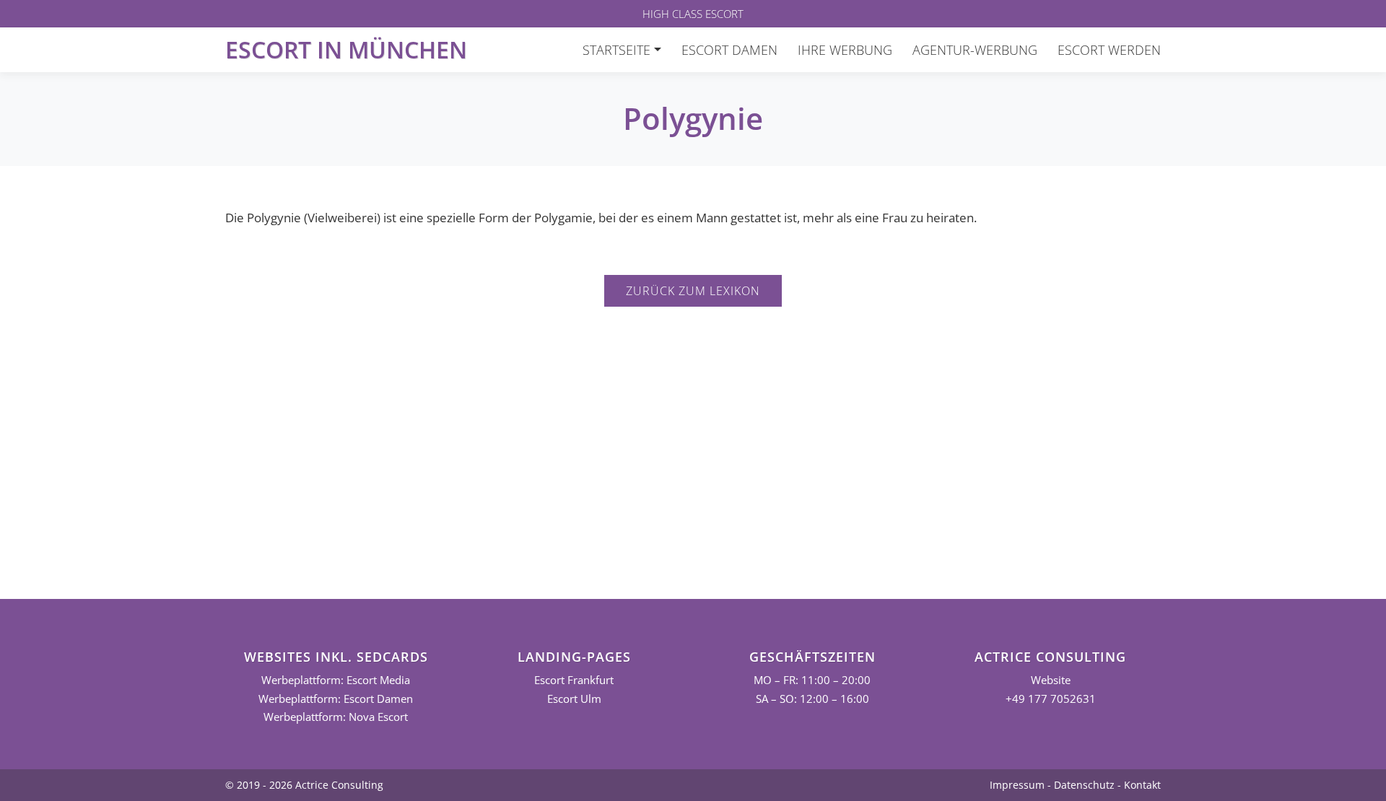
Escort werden (1109, 49)
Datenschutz (1084, 785)
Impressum (1017, 785)
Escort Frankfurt (574, 680)
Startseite (616, 49)
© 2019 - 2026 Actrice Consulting (304, 785)
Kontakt (1142, 785)
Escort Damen (729, 49)
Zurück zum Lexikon (693, 291)
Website (1051, 680)
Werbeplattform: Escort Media (335, 680)
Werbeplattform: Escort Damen (335, 698)
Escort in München (346, 49)
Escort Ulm (574, 698)
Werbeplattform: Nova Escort (335, 717)
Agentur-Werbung (974, 49)
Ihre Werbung (845, 49)
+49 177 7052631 (1051, 698)
